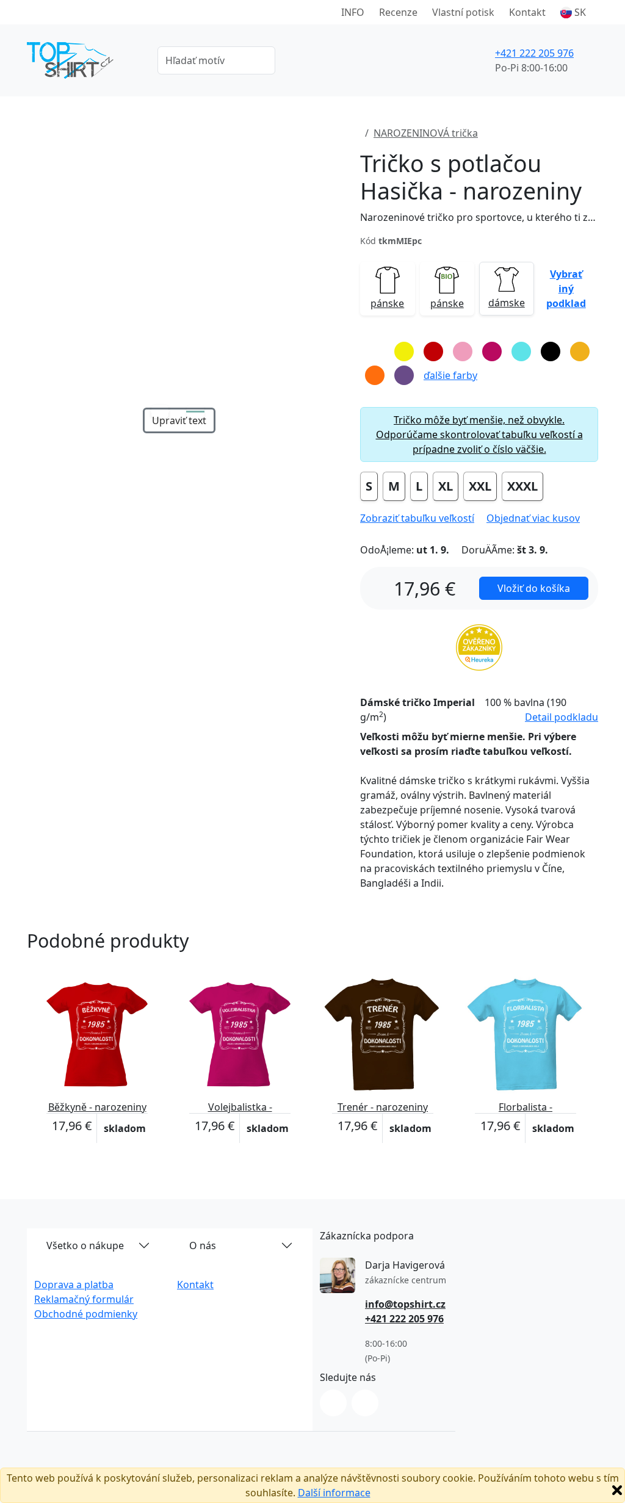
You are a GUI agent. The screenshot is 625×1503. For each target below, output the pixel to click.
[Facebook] (365, 1402)
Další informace (334, 1492)
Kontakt (527, 12)
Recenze (398, 12)
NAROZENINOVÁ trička (426, 133)
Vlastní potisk (463, 12)
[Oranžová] (374, 375)
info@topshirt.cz (405, 1304)
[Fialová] (404, 375)
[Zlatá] (579, 351)
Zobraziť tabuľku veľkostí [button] (417, 518)
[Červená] (433, 351)
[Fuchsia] (492, 351)
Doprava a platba (74, 1284)
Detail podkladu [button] (561, 717)
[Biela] (374, 351)
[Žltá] (404, 351)
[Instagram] (333, 1402)
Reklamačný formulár (84, 1299)
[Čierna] (550, 351)
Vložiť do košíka (533, 588)
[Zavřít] (617, 1490)
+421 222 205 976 (534, 53)
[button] (573, 12)
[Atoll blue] (521, 351)
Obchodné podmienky (85, 1314)
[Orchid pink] (462, 351)
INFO (352, 12)
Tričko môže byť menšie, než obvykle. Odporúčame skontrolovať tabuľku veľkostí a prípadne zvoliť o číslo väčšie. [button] (479, 434)
